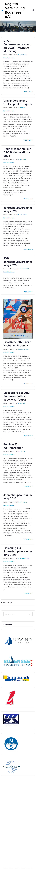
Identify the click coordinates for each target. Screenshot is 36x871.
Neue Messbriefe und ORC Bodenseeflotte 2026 (17, 152)
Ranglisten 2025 (8, 831)
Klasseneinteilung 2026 (9, 804)
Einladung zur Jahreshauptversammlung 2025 (17, 551)
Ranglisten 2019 (8, 815)
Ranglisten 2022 (8, 823)
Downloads (6, 797)
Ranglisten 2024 (8, 828)
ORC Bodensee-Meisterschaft (9, 800)
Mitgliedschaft (6, 836)
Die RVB (3, 834)
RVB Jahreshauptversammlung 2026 (17, 262)
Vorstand (5, 839)
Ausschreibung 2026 (8, 802)
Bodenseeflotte (7, 794)
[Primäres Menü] (33, 10)
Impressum (6, 850)
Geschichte (6, 841)
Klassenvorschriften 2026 (10, 807)
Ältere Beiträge (7, 602)
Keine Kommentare (8, 57)
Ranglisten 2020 (8, 817)
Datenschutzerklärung (9, 847)
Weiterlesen (27, 92)
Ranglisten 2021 (8, 820)
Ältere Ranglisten (7, 813)
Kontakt (5, 844)
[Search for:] (18, 614)
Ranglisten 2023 (8, 826)
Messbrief (5, 791)
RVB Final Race (5, 852)
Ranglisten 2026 (7, 810)
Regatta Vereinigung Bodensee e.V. (23, 868)
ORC (2, 789)
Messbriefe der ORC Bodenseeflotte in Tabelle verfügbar (16, 396)
